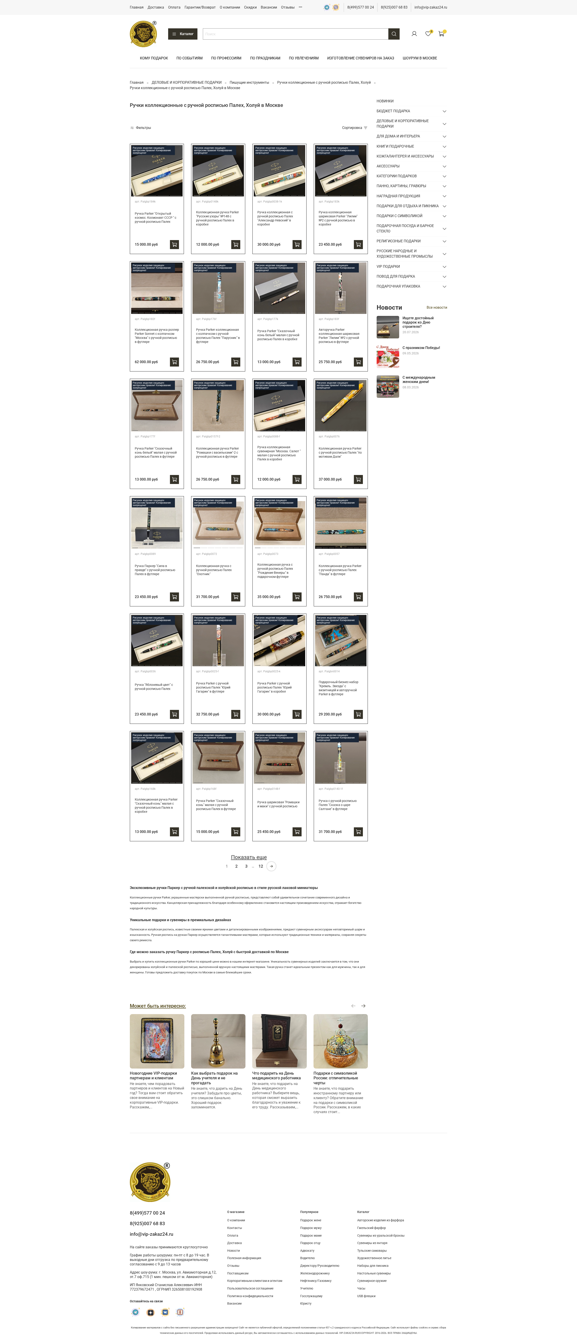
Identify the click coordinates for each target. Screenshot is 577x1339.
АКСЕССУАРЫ (388, 166)
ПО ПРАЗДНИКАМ (265, 58)
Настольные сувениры (374, 1273)
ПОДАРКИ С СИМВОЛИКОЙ (399, 216)
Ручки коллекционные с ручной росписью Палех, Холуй (324, 82)
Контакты (234, 1228)
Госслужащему (311, 1296)
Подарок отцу (310, 1243)
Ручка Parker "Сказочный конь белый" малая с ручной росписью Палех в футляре (156, 453)
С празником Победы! (421, 348)
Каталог (187, 34)
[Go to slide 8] (178, 311)
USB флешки (366, 1296)
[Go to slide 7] (239, 194)
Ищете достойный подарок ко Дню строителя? (418, 322)
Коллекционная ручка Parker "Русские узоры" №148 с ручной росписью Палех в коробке (217, 218)
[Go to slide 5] (225, 194)
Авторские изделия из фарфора (380, 1220)
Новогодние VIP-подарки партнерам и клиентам (153, 1075)
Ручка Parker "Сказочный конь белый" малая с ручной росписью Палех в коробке (278, 335)
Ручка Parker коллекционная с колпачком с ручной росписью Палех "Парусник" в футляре (218, 336)
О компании (230, 7)
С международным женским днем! (419, 379)
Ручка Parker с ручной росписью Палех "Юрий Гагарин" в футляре (213, 687)
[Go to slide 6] (232, 194)
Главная (137, 7)
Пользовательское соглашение (250, 1288)
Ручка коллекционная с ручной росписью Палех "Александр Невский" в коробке (275, 218)
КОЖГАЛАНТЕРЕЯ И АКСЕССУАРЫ (405, 156)
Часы (361, 1288)
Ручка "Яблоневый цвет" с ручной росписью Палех (154, 687)
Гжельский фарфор (371, 1228)
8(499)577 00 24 (360, 7)
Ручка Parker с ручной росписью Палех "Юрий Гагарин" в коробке (274, 687)
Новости (233, 1251)
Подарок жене (310, 1220)
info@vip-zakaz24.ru (430, 7)
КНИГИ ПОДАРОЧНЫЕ (395, 146)
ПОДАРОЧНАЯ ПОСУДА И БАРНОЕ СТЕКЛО (405, 228)
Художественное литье (374, 1258)
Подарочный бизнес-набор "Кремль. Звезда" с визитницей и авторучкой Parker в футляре (338, 688)
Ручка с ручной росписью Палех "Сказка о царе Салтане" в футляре (338, 805)
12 (261, 866)
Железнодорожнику (315, 1273)
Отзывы (288, 7)
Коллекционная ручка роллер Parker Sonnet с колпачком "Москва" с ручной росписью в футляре (157, 336)
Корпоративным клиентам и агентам (254, 1281)
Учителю (306, 1288)
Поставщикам (237, 1273)
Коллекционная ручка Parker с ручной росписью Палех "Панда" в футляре (340, 570)
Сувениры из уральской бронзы (381, 1236)
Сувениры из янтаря (372, 1243)
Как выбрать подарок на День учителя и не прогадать (214, 1078)
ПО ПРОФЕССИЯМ (226, 58)
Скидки (250, 7)
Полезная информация (244, 1258)
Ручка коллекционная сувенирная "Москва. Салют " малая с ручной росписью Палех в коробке (279, 453)
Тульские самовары (372, 1251)
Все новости (437, 307)
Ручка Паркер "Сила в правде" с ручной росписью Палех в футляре (155, 570)
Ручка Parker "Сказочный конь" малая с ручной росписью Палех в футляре (216, 805)
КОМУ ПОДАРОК (154, 58)
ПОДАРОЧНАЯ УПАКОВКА (398, 286)
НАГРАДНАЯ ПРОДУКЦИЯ (398, 196)
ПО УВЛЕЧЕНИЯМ (304, 58)
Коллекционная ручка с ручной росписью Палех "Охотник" (214, 570)
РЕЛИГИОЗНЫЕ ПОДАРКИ (399, 241)
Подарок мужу (311, 1228)
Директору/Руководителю (319, 1266)
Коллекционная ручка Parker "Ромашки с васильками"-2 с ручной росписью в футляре (217, 453)
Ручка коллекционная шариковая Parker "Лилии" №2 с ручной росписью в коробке (338, 218)
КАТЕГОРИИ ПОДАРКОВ (397, 176)
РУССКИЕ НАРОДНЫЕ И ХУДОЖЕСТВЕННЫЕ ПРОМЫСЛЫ (405, 254)
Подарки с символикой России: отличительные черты (336, 1078)
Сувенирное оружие (372, 1281)
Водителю (307, 1258)
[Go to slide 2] (150, 194)
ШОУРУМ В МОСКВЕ (420, 58)
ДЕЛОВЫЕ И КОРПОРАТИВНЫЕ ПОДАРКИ (187, 82)
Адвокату (307, 1251)
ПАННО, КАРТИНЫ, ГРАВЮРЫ (401, 186)
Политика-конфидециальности (250, 1296)
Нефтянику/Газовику (316, 1281)
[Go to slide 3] (163, 194)
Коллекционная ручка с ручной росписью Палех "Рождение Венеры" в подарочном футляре (275, 571)
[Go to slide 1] (138, 194)
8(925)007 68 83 (394, 7)
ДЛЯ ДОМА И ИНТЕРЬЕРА (398, 136)
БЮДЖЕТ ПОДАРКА (393, 111)
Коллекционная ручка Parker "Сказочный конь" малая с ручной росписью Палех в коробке (156, 806)
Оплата (174, 7)
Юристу (305, 1303)
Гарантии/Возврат (200, 7)
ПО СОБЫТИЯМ (189, 58)
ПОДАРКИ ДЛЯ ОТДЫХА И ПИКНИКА (408, 206)
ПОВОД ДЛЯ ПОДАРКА (396, 276)
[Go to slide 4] (175, 194)
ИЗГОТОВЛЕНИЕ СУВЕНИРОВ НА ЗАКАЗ (360, 58)
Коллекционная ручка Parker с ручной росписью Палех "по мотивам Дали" (340, 453)
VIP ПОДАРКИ (388, 266)
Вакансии (269, 7)
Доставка (156, 7)
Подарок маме (311, 1236)
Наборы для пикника (373, 1266)
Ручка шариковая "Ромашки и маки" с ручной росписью (278, 804)
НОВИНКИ (385, 101)
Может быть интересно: (158, 1006)
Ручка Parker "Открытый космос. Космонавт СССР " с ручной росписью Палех (155, 218)
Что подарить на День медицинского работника (276, 1075)
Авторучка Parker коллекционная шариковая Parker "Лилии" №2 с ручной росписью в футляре (339, 336)
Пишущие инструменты (249, 82)
